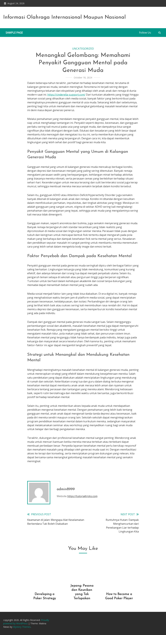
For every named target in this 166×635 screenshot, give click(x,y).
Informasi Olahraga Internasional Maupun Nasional (64, 17)
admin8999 (66, 489)
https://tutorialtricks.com (82, 496)
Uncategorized (83, 48)
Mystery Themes (22, 626)
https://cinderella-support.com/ (66, 94)
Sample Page (14, 32)
